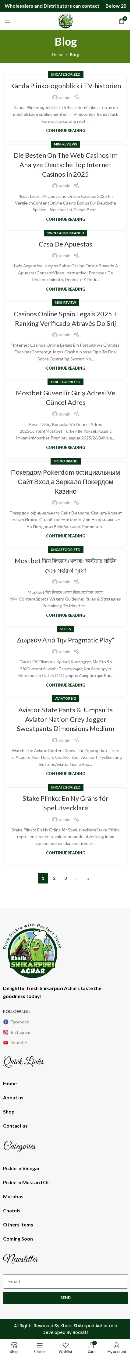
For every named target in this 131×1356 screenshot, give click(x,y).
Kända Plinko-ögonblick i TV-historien (65, 85)
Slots (65, 629)
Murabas (13, 1196)
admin (64, 97)
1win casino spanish (65, 233)
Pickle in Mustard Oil (26, 1182)
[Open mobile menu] (8, 21)
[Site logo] (66, 20)
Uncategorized (65, 74)
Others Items (18, 1224)
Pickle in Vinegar (21, 1168)
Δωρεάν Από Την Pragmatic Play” (65, 640)
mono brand (66, 461)
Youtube (19, 1042)
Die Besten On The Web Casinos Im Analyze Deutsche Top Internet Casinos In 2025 (65, 164)
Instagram (20, 1032)
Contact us (15, 1125)
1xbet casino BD (65, 382)
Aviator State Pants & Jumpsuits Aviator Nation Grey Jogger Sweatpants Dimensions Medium (65, 719)
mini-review (65, 302)
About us (13, 1097)
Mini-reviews (65, 144)
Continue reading (65, 130)
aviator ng (65, 698)
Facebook (20, 1021)
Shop (9, 1111)
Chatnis (11, 1210)
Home (57, 54)
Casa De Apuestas (65, 244)
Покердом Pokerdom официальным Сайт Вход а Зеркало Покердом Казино (65, 481)
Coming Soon (18, 1238)
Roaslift (80, 1332)
